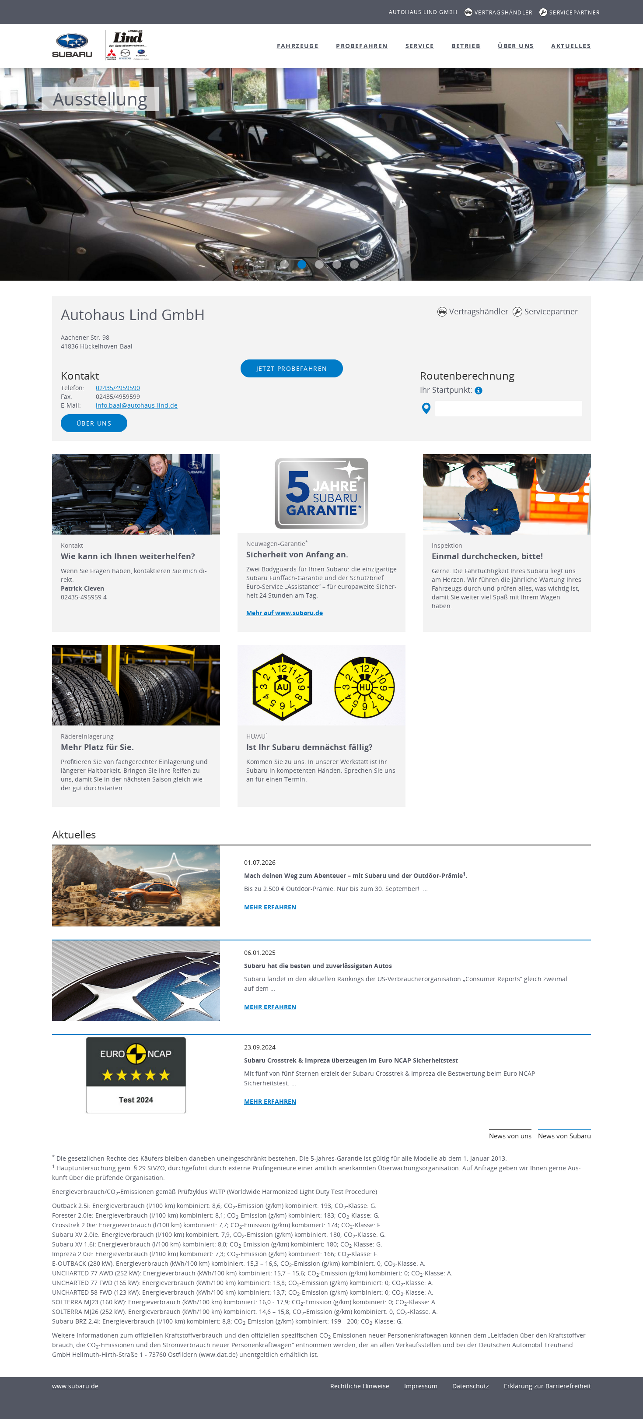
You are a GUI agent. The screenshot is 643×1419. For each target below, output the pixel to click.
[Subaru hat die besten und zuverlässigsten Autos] (136, 980)
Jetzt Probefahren (292, 368)
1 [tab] (284, 264)
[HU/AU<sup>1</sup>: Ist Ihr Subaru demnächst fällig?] (321, 685)
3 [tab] (319, 264)
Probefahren (362, 46)
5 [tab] (354, 264)
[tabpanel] (321, 175)
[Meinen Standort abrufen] (426, 408)
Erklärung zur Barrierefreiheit (547, 1386)
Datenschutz (470, 1386)
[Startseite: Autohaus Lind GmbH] (72, 45)
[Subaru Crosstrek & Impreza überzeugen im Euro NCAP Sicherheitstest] (136, 1075)
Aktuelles (571, 46)
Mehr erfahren (270, 907)
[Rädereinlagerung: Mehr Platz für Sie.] (136, 685)
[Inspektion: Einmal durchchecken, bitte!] (507, 494)
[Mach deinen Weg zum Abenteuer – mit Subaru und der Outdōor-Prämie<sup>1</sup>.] (136, 885)
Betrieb (465, 46)
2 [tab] (301, 264)
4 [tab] (336, 264)
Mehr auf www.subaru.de (284, 613)
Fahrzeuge (298, 46)
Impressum (420, 1386)
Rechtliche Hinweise (359, 1386)
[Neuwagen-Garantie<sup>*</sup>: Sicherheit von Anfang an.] (321, 493)
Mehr (270, 1007)
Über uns (516, 46)
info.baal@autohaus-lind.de (137, 405)
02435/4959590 (118, 388)
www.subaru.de (75, 1386)
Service (419, 46)
